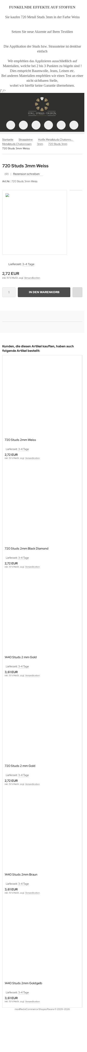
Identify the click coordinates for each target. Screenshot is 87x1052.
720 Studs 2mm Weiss (20, 440)
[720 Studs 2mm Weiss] (42, 397)
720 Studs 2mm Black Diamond (27, 548)
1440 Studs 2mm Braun (21, 874)
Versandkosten (32, 277)
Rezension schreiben (26, 174)
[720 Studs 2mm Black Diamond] (42, 505)
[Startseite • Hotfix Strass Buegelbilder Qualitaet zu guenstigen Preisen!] (42, 116)
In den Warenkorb (44, 292)
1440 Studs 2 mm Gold (21, 657)
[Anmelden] (36, 125)
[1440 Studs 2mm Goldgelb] (42, 940)
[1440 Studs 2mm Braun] (42, 831)
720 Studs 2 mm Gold (20, 766)
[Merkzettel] (48, 125)
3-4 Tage (28, 264)
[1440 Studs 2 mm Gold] (42, 614)
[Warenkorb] (61, 125)
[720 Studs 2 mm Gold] (42, 723)
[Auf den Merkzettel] (77, 292)
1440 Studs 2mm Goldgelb (23, 983)
